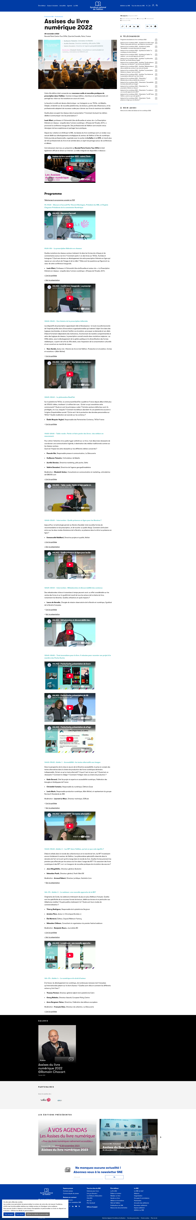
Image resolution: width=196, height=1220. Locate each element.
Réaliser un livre (115, 1196)
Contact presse (68, 1191)
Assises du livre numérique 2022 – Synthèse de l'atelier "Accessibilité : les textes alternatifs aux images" (135, 47)
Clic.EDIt (89, 1198)
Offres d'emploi (92, 1207)
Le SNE (76, 5)
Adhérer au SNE (125, 5)
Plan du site (154, 1218)
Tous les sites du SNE (138, 5)
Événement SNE (125, 20)
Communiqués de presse (71, 1193)
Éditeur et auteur (115, 1193)
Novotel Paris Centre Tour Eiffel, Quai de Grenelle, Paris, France (67, 36)
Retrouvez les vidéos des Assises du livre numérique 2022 (135, 110)
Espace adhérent (139, 1208)
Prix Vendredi (91, 1203)
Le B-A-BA (113, 1191)
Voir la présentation (53, 614)
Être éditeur (42, 5)
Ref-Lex (89, 1200)
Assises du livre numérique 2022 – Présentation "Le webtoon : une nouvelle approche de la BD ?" (137, 91)
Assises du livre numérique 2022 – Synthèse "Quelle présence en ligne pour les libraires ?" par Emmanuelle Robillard (137, 63)
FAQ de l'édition (115, 1203)
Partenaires (137, 1200)
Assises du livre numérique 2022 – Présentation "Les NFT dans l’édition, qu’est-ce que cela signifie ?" (137, 95)
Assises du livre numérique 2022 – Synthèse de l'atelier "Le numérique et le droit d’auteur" (136, 51)
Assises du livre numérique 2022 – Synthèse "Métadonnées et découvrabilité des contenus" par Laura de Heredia (137, 67)
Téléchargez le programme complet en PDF (59, 200)
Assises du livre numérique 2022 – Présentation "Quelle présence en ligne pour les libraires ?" (135, 99)
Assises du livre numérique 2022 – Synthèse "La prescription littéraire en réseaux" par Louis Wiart (136, 71)
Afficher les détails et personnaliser (38, 1214)
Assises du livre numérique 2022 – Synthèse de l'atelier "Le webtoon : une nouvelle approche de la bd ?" (136, 55)
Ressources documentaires (118, 1208)
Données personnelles (133, 1218)
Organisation (138, 1196)
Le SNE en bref (138, 1191)
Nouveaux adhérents (140, 1205)
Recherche (157, 5)
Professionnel (150, 18)
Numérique (141, 18)
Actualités (63, 5)
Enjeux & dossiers (52, 5)
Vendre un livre (115, 1198)
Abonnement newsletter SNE (72, 1202)
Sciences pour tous (93, 1191)
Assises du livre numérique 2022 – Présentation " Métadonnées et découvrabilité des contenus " (133, 79)
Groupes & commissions (141, 1198)
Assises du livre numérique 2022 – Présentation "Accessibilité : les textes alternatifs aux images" (137, 83)
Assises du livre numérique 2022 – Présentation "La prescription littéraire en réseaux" (134, 87)
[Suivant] (160, 1137)
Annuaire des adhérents (141, 1203)
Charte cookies (145, 1218)
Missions (136, 1193)
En (150, 5)
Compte (153, 5)
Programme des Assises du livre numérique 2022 (133, 39)
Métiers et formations (117, 1200)
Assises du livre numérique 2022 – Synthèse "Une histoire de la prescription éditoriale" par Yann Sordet (136, 75)
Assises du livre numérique (129, 18)
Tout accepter (9, 1214)
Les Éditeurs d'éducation (94, 1196)
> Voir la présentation (52, 280)
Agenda (69, 5)
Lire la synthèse (51, 356)
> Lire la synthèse (50, 276)
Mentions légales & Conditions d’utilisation (113, 1218)
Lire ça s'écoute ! (92, 1193)
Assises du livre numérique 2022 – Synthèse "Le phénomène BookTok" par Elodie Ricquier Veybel (136, 59)
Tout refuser (20, 1214)
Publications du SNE (116, 1205)
